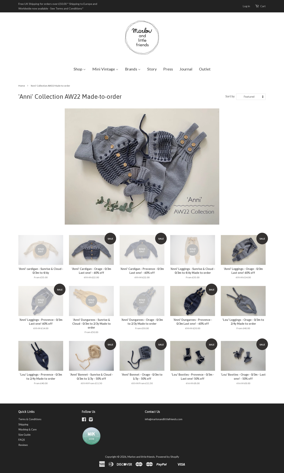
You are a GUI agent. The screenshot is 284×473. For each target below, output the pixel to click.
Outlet (205, 69)
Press (168, 69)
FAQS (21, 439)
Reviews (23, 444)
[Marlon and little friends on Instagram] (91, 420)
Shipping (23, 424)
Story (152, 69)
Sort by (230, 96)
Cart (263, 6)
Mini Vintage (104, 69)
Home (21, 85)
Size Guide (24, 434)
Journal (185, 69)
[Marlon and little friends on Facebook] (84, 420)
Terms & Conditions (29, 419)
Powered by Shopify (167, 456)
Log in (246, 6)
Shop (78, 69)
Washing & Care (27, 429)
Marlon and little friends (141, 456)
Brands (131, 69)
